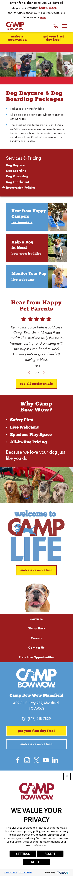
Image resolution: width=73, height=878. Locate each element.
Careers (36, 638)
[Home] (15, 26)
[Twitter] (36, 760)
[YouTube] (46, 760)
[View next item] (43, 372)
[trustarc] (62, 872)
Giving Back (36, 628)
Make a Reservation (17, 38)
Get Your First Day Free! (53, 38)
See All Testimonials (36, 383)
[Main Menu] (64, 26)
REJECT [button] (36, 862)
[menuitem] (36, 165)
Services (36, 619)
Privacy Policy (10, 872)
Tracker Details (25, 872)
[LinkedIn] (55, 760)
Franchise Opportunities (36, 657)
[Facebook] (18, 760)
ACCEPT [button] (50, 854)
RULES (43, 18)
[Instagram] (27, 760)
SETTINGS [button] (23, 854)
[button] (67, 776)
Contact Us (36, 647)
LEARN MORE (48, 8)
